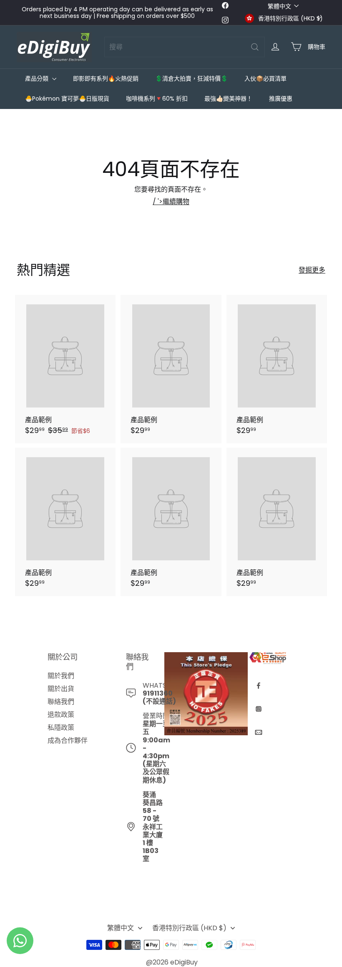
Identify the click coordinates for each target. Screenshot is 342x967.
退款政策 (61, 715)
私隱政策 (61, 728)
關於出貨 (61, 689)
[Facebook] (258, 685)
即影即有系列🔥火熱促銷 (105, 78)
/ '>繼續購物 (171, 201)
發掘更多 (312, 270)
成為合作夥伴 (68, 740)
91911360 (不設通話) (159, 697)
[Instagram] (258, 709)
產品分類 (37, 78)
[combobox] (184, 47)
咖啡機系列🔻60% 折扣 (157, 98)
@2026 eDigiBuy (172, 962)
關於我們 (61, 676)
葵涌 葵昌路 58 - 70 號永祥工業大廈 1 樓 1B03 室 (153, 827)
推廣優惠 (280, 98)
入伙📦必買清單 (265, 78)
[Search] (255, 47)
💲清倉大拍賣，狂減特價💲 (191, 78)
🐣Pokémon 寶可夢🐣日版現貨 (67, 98)
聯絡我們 (61, 702)
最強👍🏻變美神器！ (228, 98)
